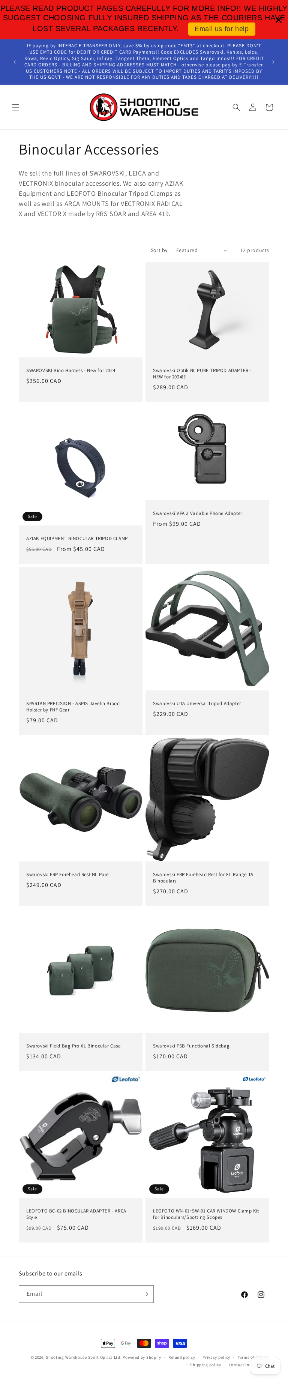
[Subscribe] (145, 1294)
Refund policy (181, 1357)
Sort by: (160, 250)
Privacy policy (216, 1357)
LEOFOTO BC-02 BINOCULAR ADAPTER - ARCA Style (76, 1214)
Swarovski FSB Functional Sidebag (191, 1046)
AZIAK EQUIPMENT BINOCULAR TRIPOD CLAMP (77, 539)
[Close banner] (278, 20)
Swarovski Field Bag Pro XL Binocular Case (73, 1046)
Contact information (249, 1364)
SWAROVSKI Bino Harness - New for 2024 (70, 371)
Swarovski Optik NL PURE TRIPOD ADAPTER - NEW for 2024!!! (202, 374)
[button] (16, 107)
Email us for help (222, 29)
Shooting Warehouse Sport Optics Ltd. (84, 1357)
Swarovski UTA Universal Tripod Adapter (197, 704)
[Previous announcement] (14, 62)
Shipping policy (205, 1364)
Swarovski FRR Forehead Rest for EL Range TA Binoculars (203, 878)
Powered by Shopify (142, 1357)
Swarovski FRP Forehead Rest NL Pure (67, 875)
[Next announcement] (273, 62)
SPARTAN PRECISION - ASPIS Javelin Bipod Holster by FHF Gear (73, 707)
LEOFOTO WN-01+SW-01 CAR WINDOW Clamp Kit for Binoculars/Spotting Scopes (206, 1214)
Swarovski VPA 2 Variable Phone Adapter (197, 513)
